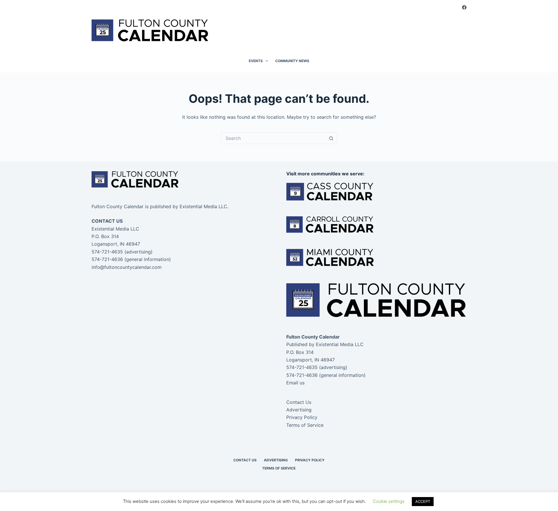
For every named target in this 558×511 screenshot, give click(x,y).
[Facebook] (464, 7)
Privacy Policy (301, 417)
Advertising (299, 410)
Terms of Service (304, 425)
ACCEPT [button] (422, 501)
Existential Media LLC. (204, 206)
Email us (295, 383)
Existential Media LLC (340, 344)
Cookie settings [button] (389, 501)
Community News (292, 61)
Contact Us (298, 402)
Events (256, 61)
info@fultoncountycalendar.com (127, 267)
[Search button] (331, 138)
